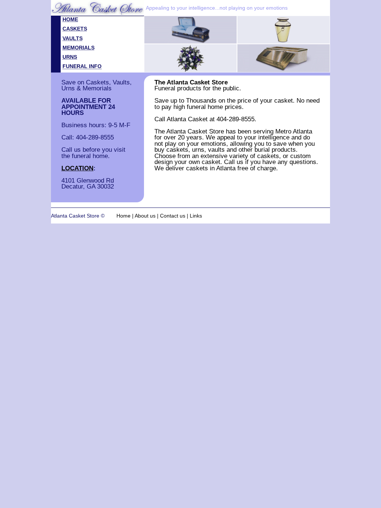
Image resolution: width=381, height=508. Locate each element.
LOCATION (77, 168)
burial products (275, 149)
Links (196, 216)
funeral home (205, 106)
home (70, 19)
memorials (79, 48)
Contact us (172, 216)
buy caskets (171, 149)
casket (211, 161)
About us (145, 216)
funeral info (82, 66)
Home (123, 216)
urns (70, 57)
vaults (73, 38)
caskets (75, 29)
